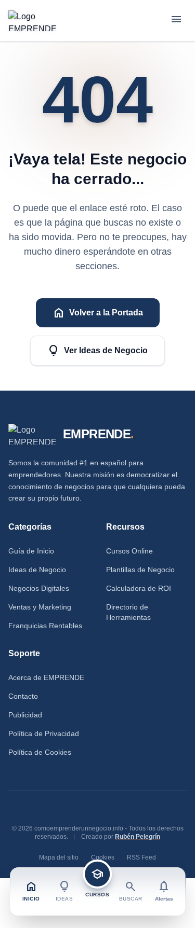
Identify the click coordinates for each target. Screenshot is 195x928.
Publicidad (25, 715)
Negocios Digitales (38, 588)
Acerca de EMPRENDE (46, 677)
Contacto (23, 696)
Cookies (102, 857)
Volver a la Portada (98, 313)
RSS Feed (141, 857)
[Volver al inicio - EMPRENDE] (32, 20)
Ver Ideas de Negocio (97, 350)
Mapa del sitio (59, 857)
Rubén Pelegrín (137, 836)
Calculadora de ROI (138, 588)
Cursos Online (129, 551)
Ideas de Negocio (37, 569)
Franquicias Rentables (45, 625)
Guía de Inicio (31, 551)
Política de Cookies (39, 752)
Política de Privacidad (43, 733)
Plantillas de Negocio (140, 569)
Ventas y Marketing (39, 607)
